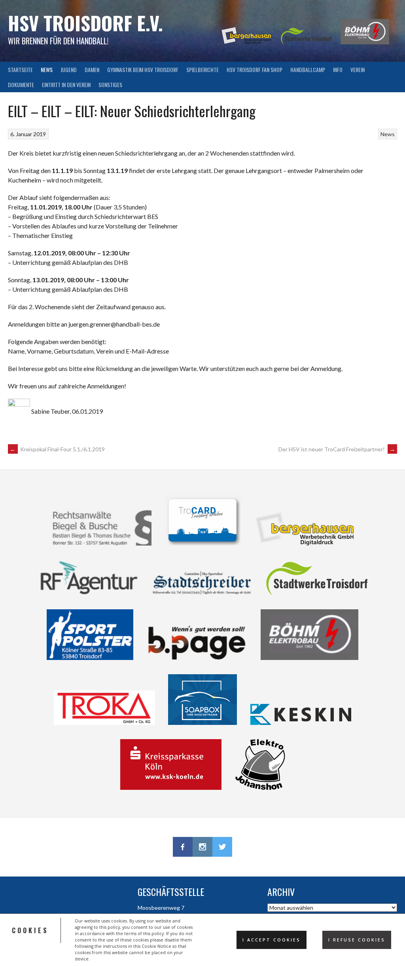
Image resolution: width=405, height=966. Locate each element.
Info (338, 69)
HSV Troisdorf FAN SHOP (254, 69)
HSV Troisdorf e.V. (85, 23)
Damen (92, 69)
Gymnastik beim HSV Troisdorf (142, 69)
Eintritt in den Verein (66, 84)
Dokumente (21, 84)
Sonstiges (110, 84)
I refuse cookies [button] (356, 940)
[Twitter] (222, 847)
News (47, 69)
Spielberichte (202, 69)
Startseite (20, 69)
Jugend (69, 69)
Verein (357, 69)
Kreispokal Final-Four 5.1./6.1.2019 (57, 449)
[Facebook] (183, 847)
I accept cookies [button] (271, 940)
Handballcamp (307, 69)
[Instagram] (202, 847)
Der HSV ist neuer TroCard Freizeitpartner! (336, 449)
